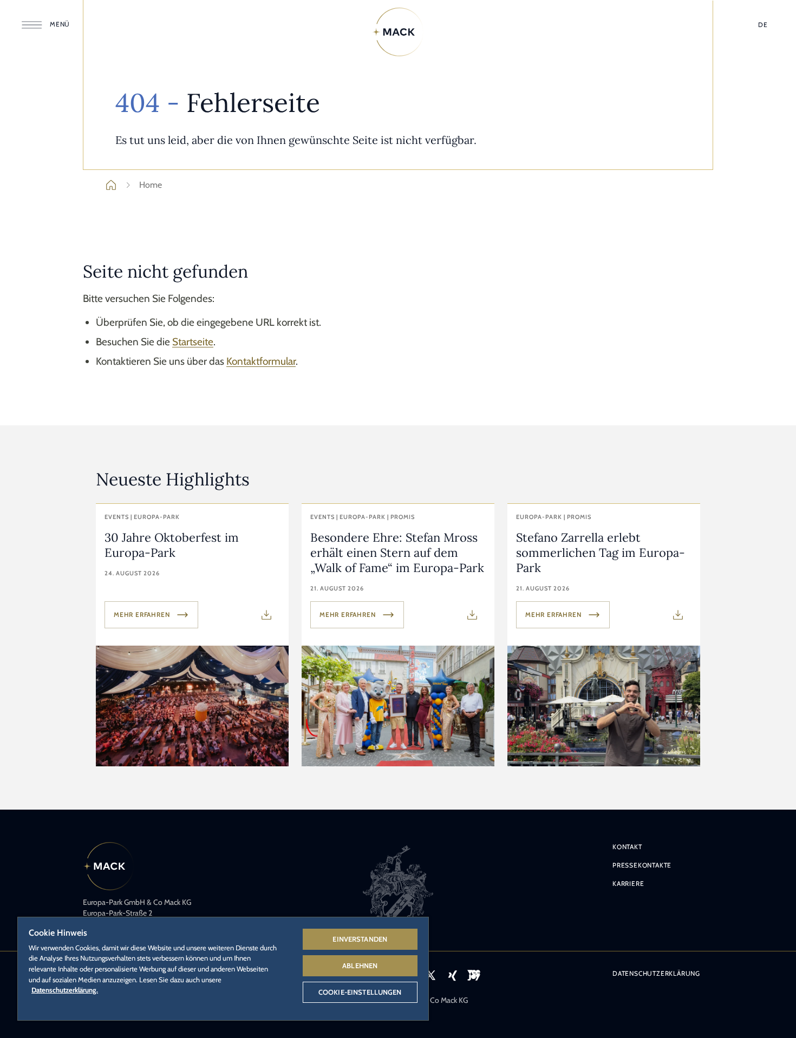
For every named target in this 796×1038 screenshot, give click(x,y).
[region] (223, 968)
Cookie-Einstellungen (360, 992)
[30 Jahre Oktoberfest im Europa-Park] (192, 635)
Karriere (628, 883)
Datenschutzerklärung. (64, 990)
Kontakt (627, 847)
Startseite (192, 342)
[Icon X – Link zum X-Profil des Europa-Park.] (430, 975)
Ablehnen (359, 965)
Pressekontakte (641, 865)
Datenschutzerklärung (656, 973)
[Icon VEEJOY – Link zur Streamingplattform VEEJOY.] (473, 975)
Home (150, 185)
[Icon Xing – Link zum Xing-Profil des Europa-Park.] (452, 975)
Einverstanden (359, 939)
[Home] (398, 32)
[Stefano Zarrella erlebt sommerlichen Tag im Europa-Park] (603, 635)
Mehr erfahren (141, 614)
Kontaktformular (261, 361)
